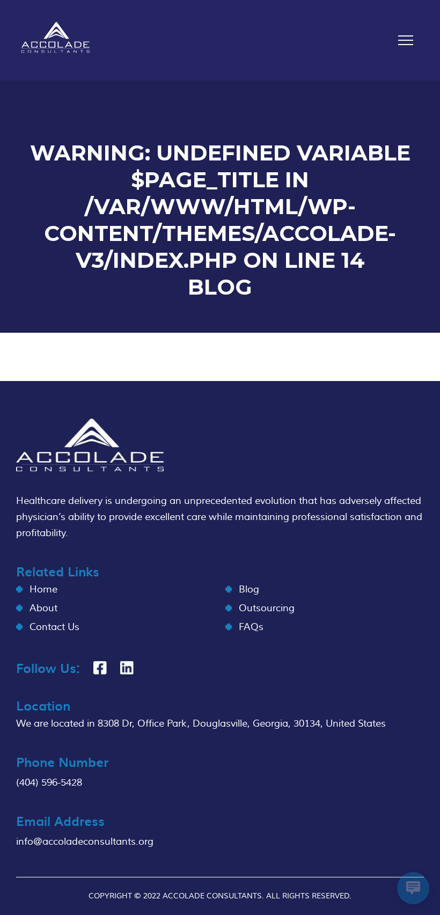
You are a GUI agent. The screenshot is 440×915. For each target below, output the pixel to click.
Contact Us (54, 627)
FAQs (251, 627)
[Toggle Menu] (406, 40)
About (43, 608)
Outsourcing (267, 608)
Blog (249, 589)
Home (43, 589)
